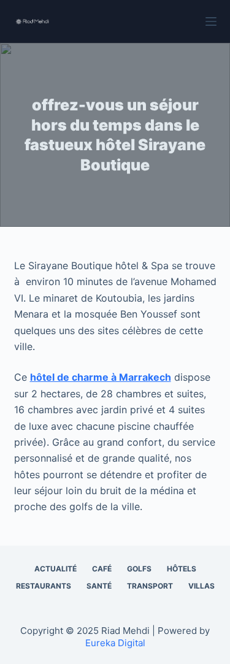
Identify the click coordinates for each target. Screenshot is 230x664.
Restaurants (43, 585)
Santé (99, 585)
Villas (201, 585)
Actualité (55, 568)
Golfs (139, 568)
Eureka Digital (115, 643)
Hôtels (181, 568)
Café (102, 568)
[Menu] (211, 21)
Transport (150, 585)
